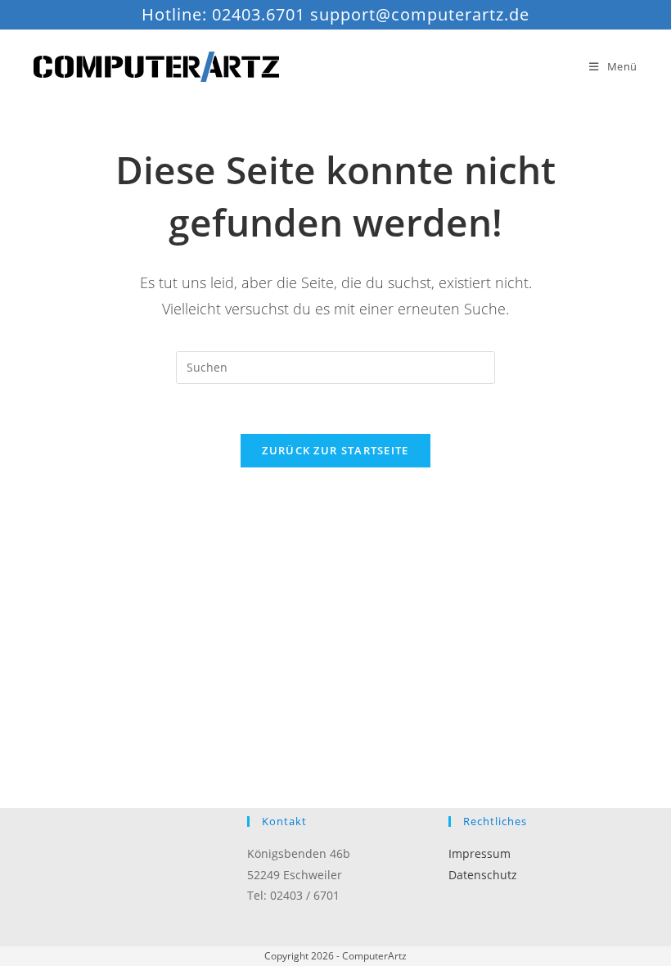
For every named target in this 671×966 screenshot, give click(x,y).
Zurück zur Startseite (335, 450)
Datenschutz (482, 874)
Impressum (479, 853)
